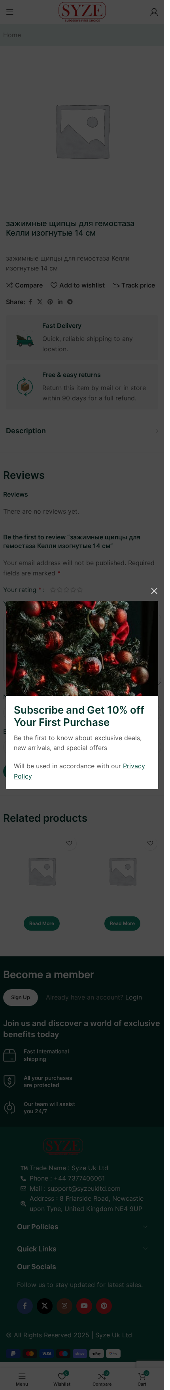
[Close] (154, 591)
